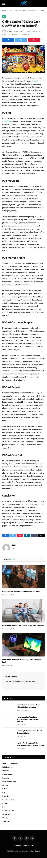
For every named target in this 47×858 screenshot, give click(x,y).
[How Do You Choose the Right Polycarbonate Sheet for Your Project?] (8, 746)
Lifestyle (5, 796)
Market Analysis (8, 800)
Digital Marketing (8, 774)
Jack (10, 31)
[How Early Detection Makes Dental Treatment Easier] (8, 733)
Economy (5, 778)
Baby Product (7, 767)
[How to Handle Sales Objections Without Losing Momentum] (8, 707)
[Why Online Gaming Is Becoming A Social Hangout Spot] (23, 644)
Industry (5, 789)
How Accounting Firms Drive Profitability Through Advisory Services (28, 719)
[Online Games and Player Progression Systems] (23, 576)
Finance (5, 785)
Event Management (9, 782)
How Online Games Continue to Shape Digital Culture (23, 625)
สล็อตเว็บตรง (7, 121)
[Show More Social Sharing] (42, 40)
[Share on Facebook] (8, 40)
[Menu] (3, 3)
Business (5, 771)
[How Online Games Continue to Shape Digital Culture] (23, 610)
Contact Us (17, 845)
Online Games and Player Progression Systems (21, 591)
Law (3, 792)
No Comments (14, 34)
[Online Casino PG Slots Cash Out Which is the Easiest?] (23, 59)
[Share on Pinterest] (34, 40)
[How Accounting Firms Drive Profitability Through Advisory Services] (8, 720)
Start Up (5, 818)
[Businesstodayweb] (23, 3)
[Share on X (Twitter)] (21, 40)
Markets (5, 803)
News (4, 807)
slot (36, 81)
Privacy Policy (29, 845)
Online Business (8, 811)
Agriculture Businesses (10, 763)
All (4, 16)
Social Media (6, 814)
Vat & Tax (5, 821)
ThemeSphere (35, 851)
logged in (18, 682)
